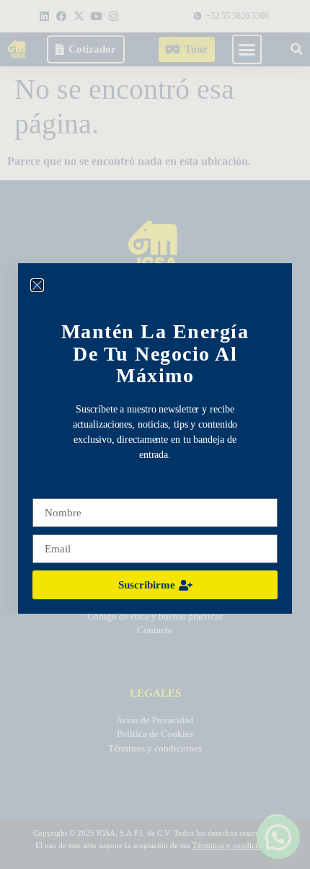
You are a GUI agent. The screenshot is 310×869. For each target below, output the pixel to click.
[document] (155, 434)
